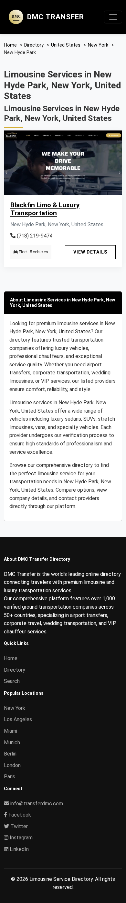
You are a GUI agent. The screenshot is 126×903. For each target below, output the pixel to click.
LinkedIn (18, 849)
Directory (14, 670)
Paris (9, 776)
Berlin (10, 754)
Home (10, 658)
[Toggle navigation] (113, 17)
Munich (12, 742)
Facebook (19, 815)
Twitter (18, 826)
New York (14, 708)
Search (12, 681)
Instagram (20, 838)
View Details (90, 252)
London (12, 765)
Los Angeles (18, 719)
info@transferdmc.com (36, 803)
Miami (10, 731)
